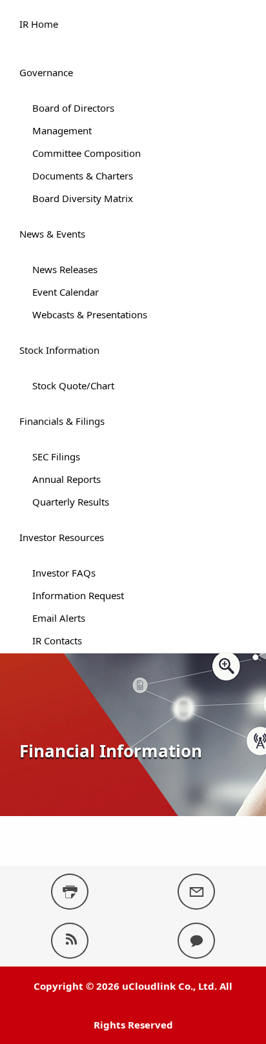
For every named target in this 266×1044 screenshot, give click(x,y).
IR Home (38, 23)
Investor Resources (61, 537)
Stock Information (59, 349)
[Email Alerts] (196, 892)
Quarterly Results (70, 501)
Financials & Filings (62, 421)
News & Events (52, 233)
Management (62, 130)
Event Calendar (65, 291)
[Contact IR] (196, 941)
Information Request (78, 595)
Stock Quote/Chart (73, 385)
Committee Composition (86, 153)
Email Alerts (58, 617)
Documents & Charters (82, 175)
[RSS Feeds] (69, 941)
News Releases (64, 269)
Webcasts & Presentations (89, 314)
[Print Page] (69, 892)
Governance (46, 72)
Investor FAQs (64, 572)
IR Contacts (57, 640)
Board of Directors (73, 107)
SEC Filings (56, 456)
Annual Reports (66, 479)
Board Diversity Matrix (82, 198)
